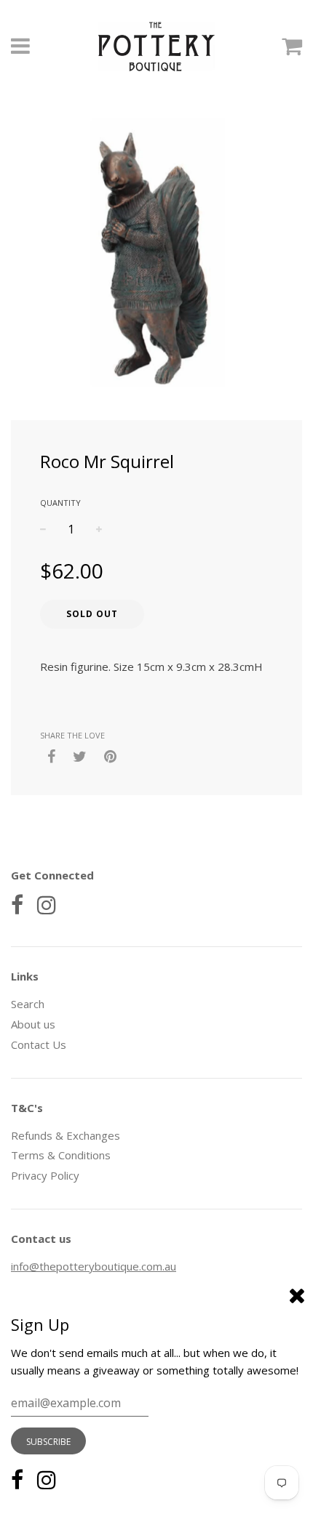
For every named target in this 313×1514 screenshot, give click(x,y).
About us (33, 1024)
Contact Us (38, 1044)
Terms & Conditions (61, 1155)
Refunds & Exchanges (65, 1135)
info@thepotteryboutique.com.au (93, 1266)
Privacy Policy (45, 1175)
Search (27, 1003)
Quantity (60, 502)
